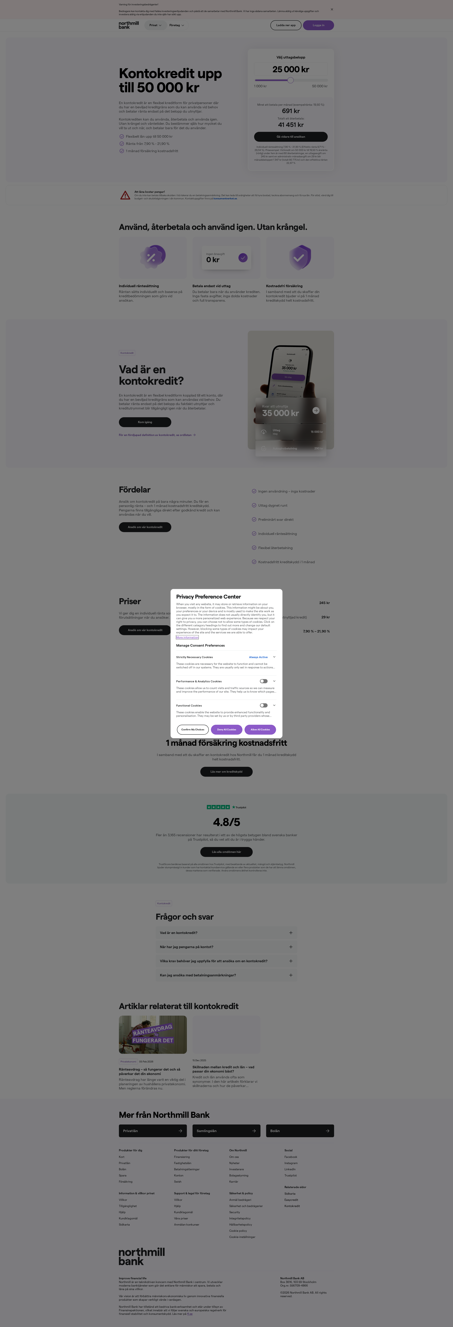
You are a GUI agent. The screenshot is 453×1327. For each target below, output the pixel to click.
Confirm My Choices (192, 729)
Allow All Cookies (260, 729)
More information (187, 637)
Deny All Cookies (226, 729)
